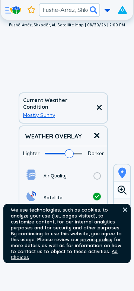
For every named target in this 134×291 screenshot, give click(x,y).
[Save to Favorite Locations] (31, 10)
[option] (63, 176)
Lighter (31, 153)
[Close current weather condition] (99, 108)
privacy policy (96, 239)
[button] (125, 209)
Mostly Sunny (39, 115)
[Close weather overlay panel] (97, 136)
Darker (96, 153)
